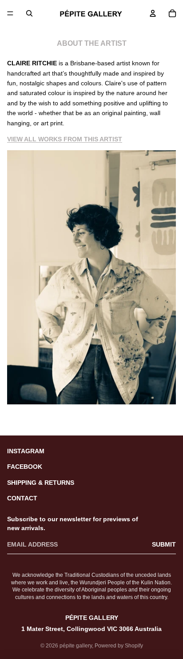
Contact (22, 498)
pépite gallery (76, 646)
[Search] (29, 13)
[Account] (153, 13)
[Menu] (10, 13)
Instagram (25, 451)
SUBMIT (164, 544)
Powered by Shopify (119, 646)
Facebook (24, 466)
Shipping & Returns (40, 482)
